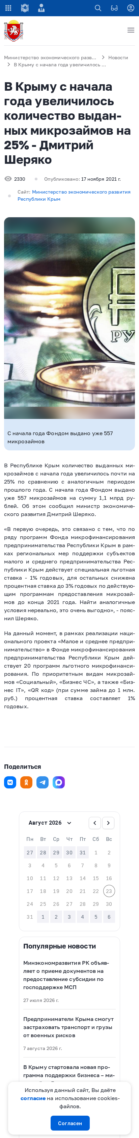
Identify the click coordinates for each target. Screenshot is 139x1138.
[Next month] (108, 823)
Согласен (70, 1123)
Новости (118, 57)
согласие (33, 1098)
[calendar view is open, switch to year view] (69, 823)
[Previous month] (95, 823)
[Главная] (15, 31)
